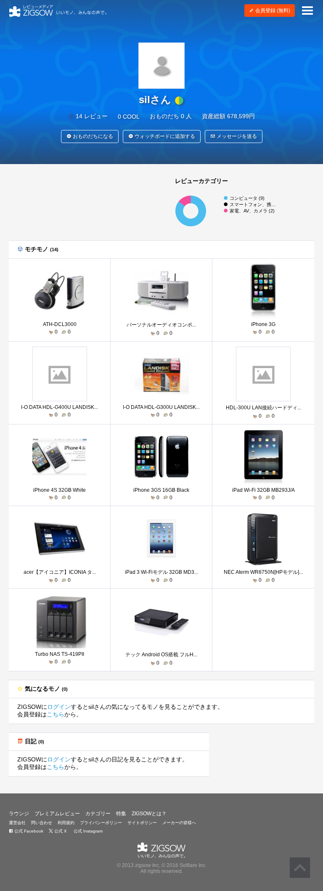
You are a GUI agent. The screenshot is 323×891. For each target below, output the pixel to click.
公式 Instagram (87, 831)
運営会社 (17, 822)
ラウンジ (19, 814)
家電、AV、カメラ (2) (252, 210)
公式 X (60, 831)
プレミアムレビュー (57, 814)
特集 (121, 814)
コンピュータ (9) (247, 198)
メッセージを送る (236, 136)
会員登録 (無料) (272, 10)
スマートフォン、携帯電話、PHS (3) (268, 204)
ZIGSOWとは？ (149, 814)
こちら (55, 714)
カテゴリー (98, 814)
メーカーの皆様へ (179, 822)
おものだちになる (92, 136)
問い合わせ (41, 822)
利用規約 (66, 822)
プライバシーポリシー (101, 822)
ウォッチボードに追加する (164, 136)
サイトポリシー (142, 822)
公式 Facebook (28, 831)
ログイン (59, 706)
